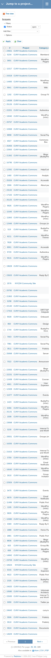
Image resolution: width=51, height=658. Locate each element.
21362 (9, 155)
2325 (9, 581)
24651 (9, 51)
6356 (9, 408)
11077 (9, 395)
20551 (9, 436)
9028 (9, 317)
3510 (9, 622)
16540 (9, 469)
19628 (9, 266)
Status (9, 27)
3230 (9, 429)
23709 (9, 560)
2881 (9, 536)
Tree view (10, 14)
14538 (9, 100)
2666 (9, 185)
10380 (9, 519)
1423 (9, 402)
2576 (9, 283)
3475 (9, 490)
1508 (9, 417)
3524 (9, 628)
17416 (9, 311)
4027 (9, 141)
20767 (9, 122)
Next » (40, 641)
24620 (9, 586)
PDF (47, 651)
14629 (9, 634)
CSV (42, 651)
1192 (9, 94)
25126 (9, 104)
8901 (9, 247)
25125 (9, 200)
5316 (9, 570)
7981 (9, 344)
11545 (9, 212)
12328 (9, 389)
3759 (9, 458)
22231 (9, 374)
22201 (9, 110)
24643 (9, 610)
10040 (9, 116)
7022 (9, 361)
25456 (9, 146)
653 (9, 545)
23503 (9, 275)
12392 (9, 169)
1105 (9, 507)
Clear (19, 41)
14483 (9, 82)
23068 (9, 422)
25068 (9, 353)
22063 (9, 149)
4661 (9, 384)
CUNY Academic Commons (25, 51)
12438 (9, 379)
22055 (9, 370)
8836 (9, 541)
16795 (9, 162)
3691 (9, 60)
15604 (9, 463)
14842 (9, 555)
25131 (9, 412)
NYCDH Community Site (25, 283)
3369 (9, 524)
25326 (9, 180)
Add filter (6, 31)
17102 (9, 195)
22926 (9, 482)
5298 (9, 301)
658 (9, 550)
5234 (9, 55)
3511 (9, 349)
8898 (9, 135)
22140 (9, 306)
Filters (8, 23)
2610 (9, 475)
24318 (9, 76)
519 (9, 229)
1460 (9, 175)
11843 (9, 217)
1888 (9, 530)
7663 (9, 337)
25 (32, 647)
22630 (9, 596)
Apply (8, 41)
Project (26, 48)
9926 (9, 206)
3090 (9, 602)
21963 (9, 296)
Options (9, 35)
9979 (9, 497)
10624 (9, 565)
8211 (9, 236)
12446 (9, 223)
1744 (9, 330)
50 (35, 647)
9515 (9, 258)
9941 (9, 87)
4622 (9, 575)
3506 (9, 617)
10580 (9, 591)
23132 (9, 190)
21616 (9, 452)
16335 (9, 443)
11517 (9, 69)
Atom (36, 651)
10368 (9, 129)
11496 (9, 502)
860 (9, 324)
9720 (9, 252)
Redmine (17, 656)
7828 (9, 242)
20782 (9, 290)
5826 (9, 513)
